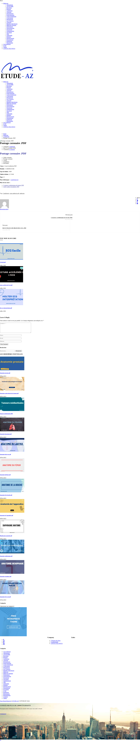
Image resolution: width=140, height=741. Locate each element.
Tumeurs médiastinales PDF (6, 413)
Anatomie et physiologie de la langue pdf (9, 393)
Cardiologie (9, 10)
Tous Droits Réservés (5, 701)
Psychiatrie (6, 689)
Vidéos (5, 47)
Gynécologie (9, 18)
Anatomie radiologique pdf (6, 556)
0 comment (12, 149)
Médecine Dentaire (11, 25)
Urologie (5, 697)
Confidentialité (54, 642)
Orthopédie (9, 35)
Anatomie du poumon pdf (6, 434)
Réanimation (9, 42)
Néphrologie (9, 26)
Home (4, 133)
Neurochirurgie (10, 28)
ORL (7, 34)
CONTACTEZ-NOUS (9, 48)
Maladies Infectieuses (11, 24)
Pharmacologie (10, 38)
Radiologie (9, 41)
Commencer (3, 714)
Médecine (5, 3)
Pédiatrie (8, 37)
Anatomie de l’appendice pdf (6, 515)
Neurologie (9, 29)
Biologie (8, 9)
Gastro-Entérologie (11, 16)
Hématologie (9, 19)
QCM (4, 45)
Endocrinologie (10, 15)
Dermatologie (9, 13)
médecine (22, 193)
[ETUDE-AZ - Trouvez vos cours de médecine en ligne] (17, 79)
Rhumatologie (6, 695)
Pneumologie (9, 40)
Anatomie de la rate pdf (5, 596)
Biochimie (9, 7)
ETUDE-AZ (15, 701)
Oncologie (9, 32)
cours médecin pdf (14, 193)
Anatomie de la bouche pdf (6, 495)
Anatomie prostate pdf (5, 373)
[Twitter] (137, 200)
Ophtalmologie (10, 31)
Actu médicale (7, 44)
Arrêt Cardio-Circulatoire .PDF (11, 186)
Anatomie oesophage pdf (5, 576)
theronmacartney (4, 209)
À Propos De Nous (55, 640)
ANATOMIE (9, 6)
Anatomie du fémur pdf (5, 474)
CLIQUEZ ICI (14, 180)
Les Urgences (10, 21)
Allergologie (9, 5)
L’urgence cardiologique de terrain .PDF (13, 185)
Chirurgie (8, 12)
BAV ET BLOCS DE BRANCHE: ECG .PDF (14, 228)
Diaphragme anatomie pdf (6, 535)
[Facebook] (137, 199)
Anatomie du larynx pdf (5, 454)
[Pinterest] (137, 202)
